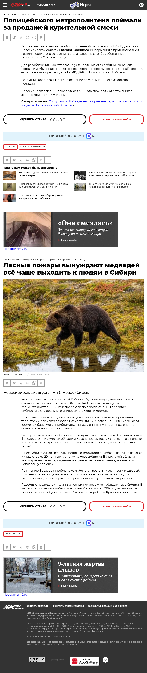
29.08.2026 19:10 (11, 259)
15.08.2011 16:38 (11, 14)
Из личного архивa (39, 374)
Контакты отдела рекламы (68, 606)
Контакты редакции (38, 606)
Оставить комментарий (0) (116, 119)
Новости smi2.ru (15, 249)
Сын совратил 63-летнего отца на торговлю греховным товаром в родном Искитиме (113, 174)
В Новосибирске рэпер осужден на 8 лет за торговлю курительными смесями (43, 185)
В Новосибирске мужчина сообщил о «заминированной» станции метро (110, 185)
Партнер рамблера (57, 659)
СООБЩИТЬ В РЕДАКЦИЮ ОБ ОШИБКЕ (107, 606)
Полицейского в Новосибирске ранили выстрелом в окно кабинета (41, 197)
